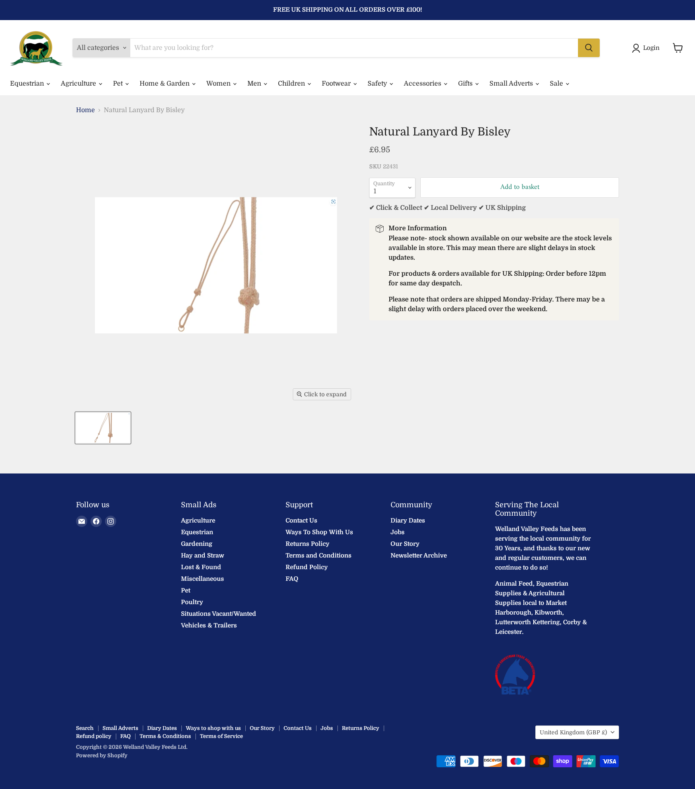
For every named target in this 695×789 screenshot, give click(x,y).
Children (292, 83)
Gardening (196, 543)
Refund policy (93, 736)
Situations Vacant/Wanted (218, 613)
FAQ (292, 578)
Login (651, 47)
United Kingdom (573, 732)
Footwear (337, 83)
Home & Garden (165, 83)
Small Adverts (512, 83)
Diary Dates (408, 520)
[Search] (589, 48)
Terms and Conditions (319, 555)
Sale (557, 83)
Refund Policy (307, 567)
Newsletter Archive (419, 555)
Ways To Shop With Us (319, 532)
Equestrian (27, 83)
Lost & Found (201, 567)
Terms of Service (221, 736)
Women (219, 83)
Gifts (466, 83)
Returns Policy (307, 543)
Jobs (398, 532)
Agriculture (79, 83)
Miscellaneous (202, 578)
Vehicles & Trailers (209, 625)
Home (85, 110)
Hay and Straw (202, 555)
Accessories (423, 83)
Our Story (405, 543)
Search (85, 728)
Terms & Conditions (165, 736)
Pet (118, 83)
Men (255, 83)
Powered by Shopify (101, 755)
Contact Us (301, 520)
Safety (378, 83)
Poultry (192, 602)
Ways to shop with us (213, 728)
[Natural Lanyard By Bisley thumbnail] (103, 428)
